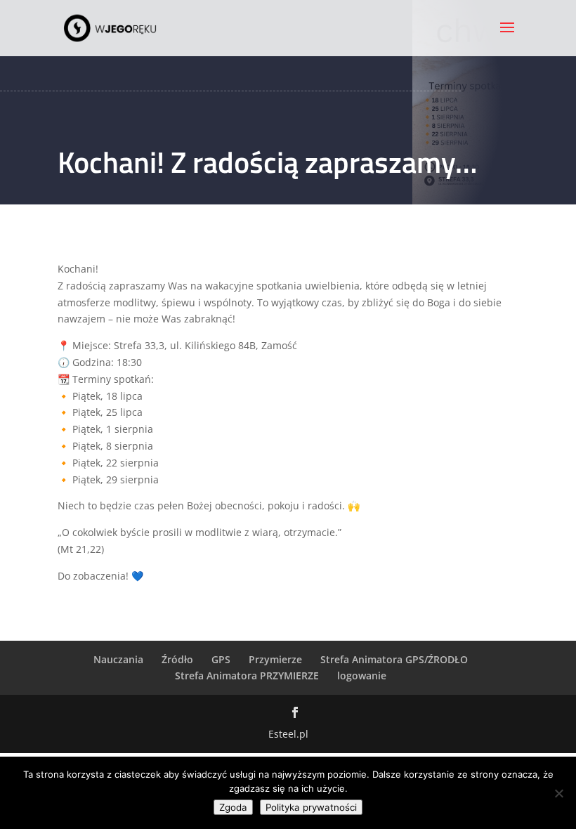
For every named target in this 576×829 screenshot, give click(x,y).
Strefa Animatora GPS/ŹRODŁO (394, 659)
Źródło (177, 659)
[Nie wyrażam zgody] (558, 793)
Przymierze (275, 659)
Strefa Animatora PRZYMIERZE (247, 675)
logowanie (361, 675)
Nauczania (118, 659)
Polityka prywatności (311, 807)
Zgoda (233, 807)
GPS (220, 659)
